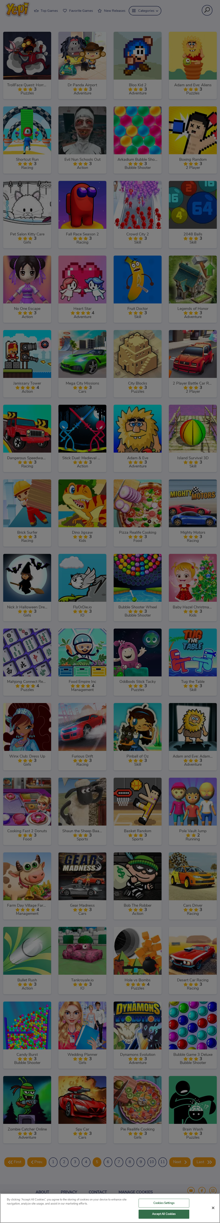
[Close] (213, 1207)
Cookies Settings (163, 1203)
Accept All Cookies (164, 1214)
